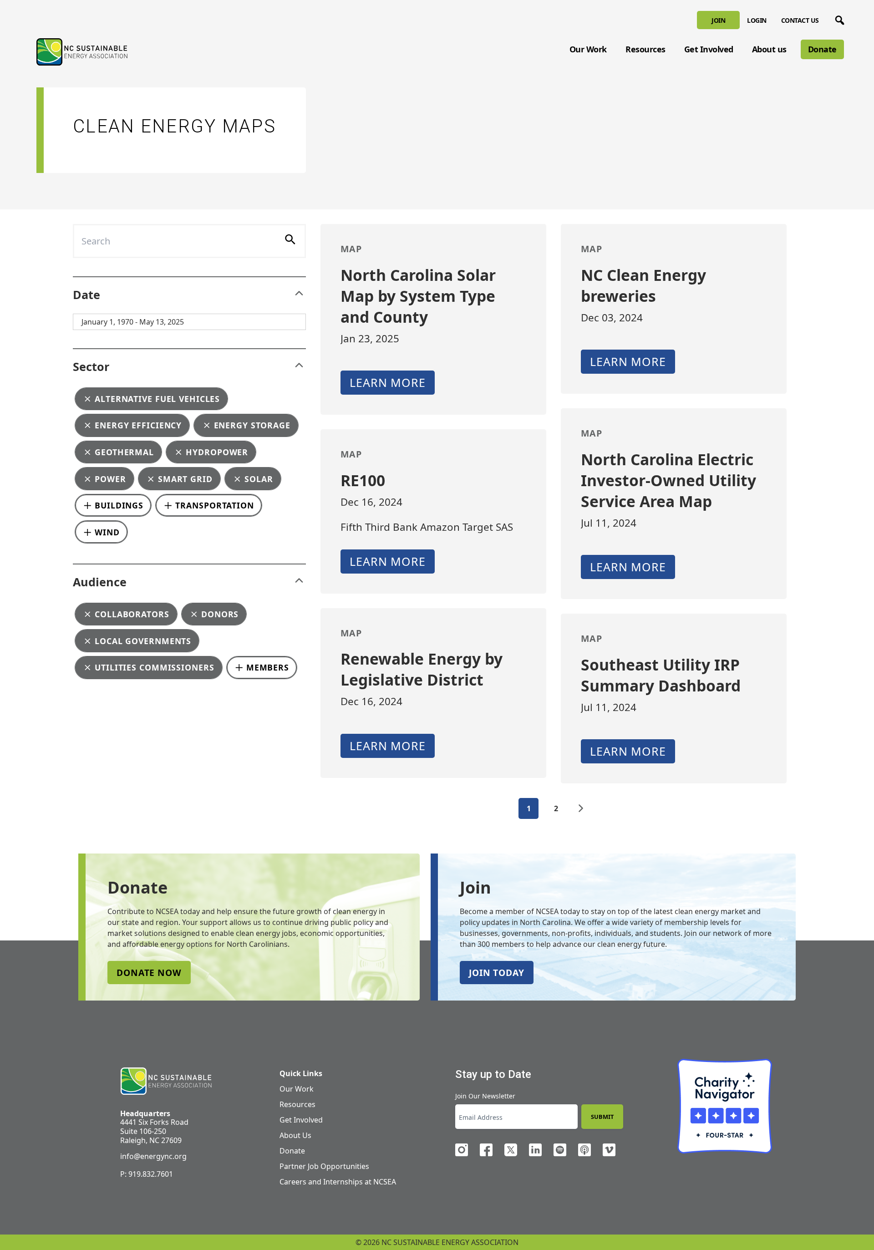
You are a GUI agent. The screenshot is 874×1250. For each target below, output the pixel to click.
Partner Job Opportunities (324, 1166)
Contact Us (800, 20)
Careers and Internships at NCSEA (337, 1182)
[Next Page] (580, 808)
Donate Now (149, 972)
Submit (602, 1117)
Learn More (388, 382)
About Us (295, 1135)
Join (718, 20)
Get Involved (708, 49)
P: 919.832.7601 (146, 1174)
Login (757, 20)
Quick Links (300, 1073)
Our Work (588, 49)
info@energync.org (153, 1156)
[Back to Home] (81, 52)
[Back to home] (166, 1081)
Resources (645, 49)
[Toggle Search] (838, 18)
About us (769, 49)
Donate (822, 49)
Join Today (496, 972)
